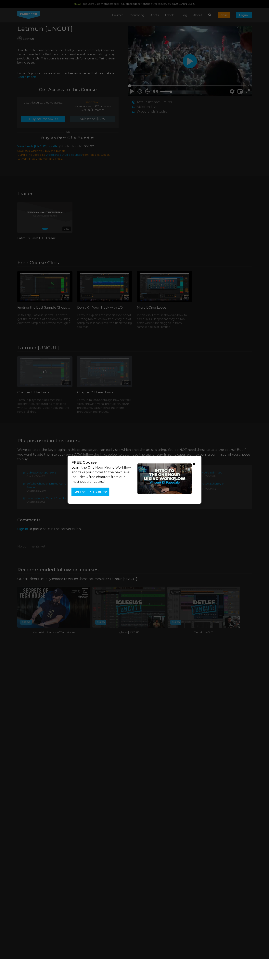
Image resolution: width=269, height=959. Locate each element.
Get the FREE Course (90, 492)
